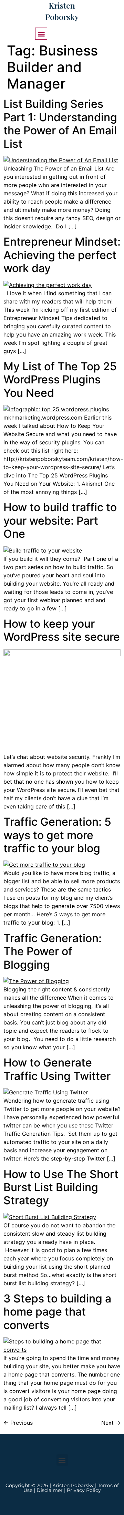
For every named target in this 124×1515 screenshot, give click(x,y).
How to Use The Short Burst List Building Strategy (60, 1187)
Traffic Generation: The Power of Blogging (52, 951)
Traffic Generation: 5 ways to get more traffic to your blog (57, 835)
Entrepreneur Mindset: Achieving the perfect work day (62, 255)
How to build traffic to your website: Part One (60, 520)
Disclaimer (50, 1490)
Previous (18, 1422)
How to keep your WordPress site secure (61, 630)
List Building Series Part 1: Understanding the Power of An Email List (60, 123)
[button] (41, 34)
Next (111, 1422)
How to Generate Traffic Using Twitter (57, 1069)
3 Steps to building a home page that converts (57, 1312)
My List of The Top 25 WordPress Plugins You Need (60, 380)
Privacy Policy (84, 1490)
